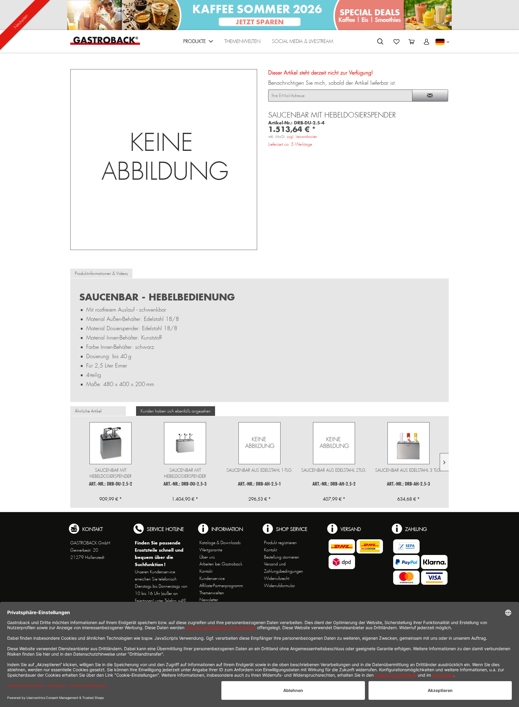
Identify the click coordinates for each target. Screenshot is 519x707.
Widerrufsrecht (276, 578)
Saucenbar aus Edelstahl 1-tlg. (259, 470)
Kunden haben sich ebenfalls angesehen (176, 411)
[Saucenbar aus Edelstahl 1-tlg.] (259, 443)
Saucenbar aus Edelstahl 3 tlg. (408, 470)
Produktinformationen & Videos (101, 273)
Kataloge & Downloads (220, 542)
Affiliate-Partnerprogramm (221, 585)
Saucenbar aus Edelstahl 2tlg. (334, 470)
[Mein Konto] (426, 42)
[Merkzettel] (396, 42)
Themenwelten (211, 593)
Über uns (207, 557)
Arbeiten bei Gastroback (220, 564)
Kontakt (205, 571)
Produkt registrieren (280, 542)
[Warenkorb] (411, 42)
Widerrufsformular (279, 585)
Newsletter (208, 599)
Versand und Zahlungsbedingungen (283, 567)
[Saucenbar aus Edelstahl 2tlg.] (334, 443)
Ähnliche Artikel (88, 411)
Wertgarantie (210, 550)
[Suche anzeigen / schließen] (380, 41)
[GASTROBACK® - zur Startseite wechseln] (105, 41)
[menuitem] (198, 43)
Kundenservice (212, 578)
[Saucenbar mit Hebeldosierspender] (110, 443)
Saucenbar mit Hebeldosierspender (111, 473)
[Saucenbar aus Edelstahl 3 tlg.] (408, 443)
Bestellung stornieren (281, 557)
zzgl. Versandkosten (302, 136)
